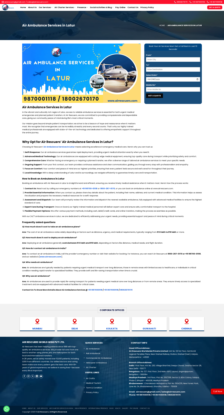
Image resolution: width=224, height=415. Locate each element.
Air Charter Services (64, 7)
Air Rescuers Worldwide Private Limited (148, 351)
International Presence (98, 408)
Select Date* (152, 75)
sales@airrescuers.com (173, 391)
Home (23, 7)
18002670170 (126, 290)
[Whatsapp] (6, 409)
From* (149, 55)
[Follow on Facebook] (24, 376)
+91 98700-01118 (89, 188)
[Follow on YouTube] (41, 376)
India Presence (81, 408)
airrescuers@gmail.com (148, 391)
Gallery (125, 408)
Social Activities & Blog (101, 7)
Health (118, 408)
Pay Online (120, 7)
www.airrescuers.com (50, 256)
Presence (81, 7)
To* (147, 65)
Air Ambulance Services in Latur (59, 146)
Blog (112, 408)
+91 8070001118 (111, 290)
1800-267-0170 (107, 188)
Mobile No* (151, 85)
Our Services (45, 7)
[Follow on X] (33, 376)
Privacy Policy (147, 7)
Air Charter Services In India (61, 408)
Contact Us (133, 7)
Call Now (217, 391)
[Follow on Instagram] (28, 376)
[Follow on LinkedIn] (37, 376)
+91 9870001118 (95, 290)
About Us (32, 7)
